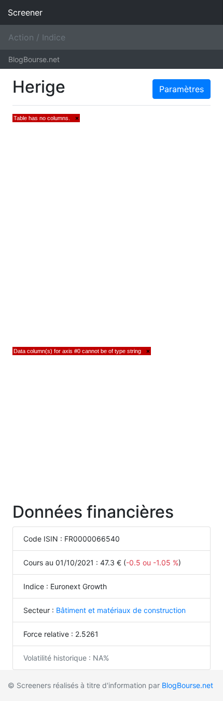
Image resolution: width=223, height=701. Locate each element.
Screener (25, 12)
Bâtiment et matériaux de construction (121, 610)
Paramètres (181, 89)
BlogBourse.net (34, 59)
